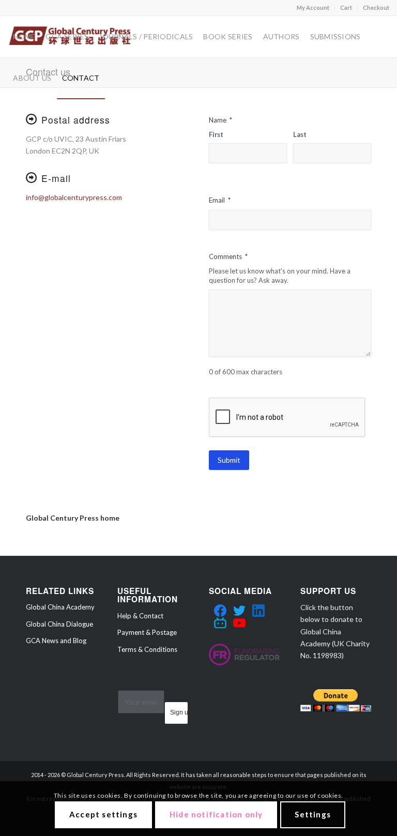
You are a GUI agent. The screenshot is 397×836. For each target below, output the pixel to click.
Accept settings (103, 814)
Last (300, 134)
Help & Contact (140, 616)
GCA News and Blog (56, 640)
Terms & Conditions (147, 649)
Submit (229, 459)
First (216, 134)
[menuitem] (313, 7)
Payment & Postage (147, 632)
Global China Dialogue (59, 624)
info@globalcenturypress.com (74, 197)
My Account (313, 7)
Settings (313, 814)
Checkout (376, 7)
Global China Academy (60, 607)
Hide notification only (216, 814)
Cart (346, 7)
